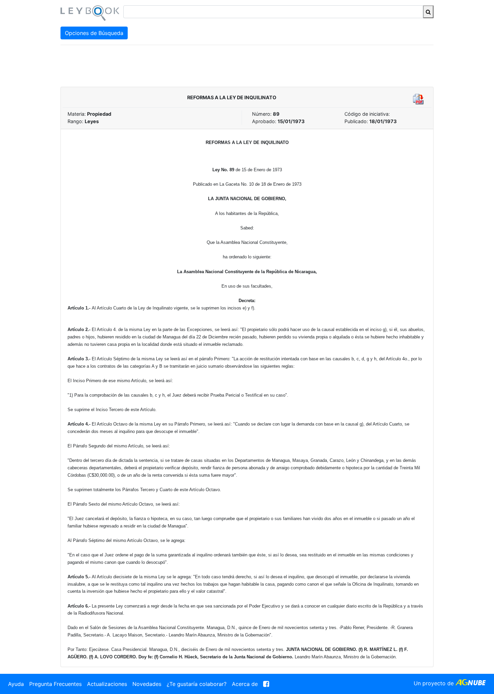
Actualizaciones (107, 684)
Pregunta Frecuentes (55, 684)
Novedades (146, 684)
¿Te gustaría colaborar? (197, 684)
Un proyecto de (434, 683)
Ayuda (16, 684)
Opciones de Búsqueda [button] (94, 33)
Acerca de (245, 684)
